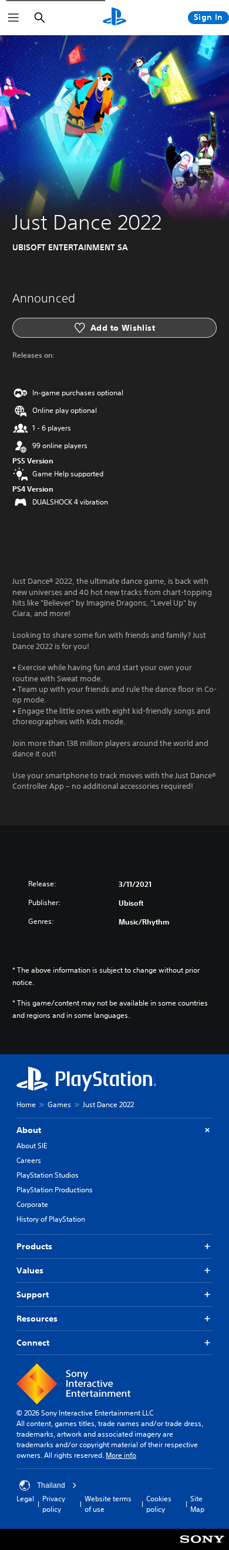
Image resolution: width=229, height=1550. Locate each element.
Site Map (197, 1504)
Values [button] (29, 1270)
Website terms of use (108, 1504)
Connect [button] (32, 1342)
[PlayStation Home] (114, 17)
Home (26, 1104)
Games (59, 1104)
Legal (25, 1499)
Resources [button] (37, 1318)
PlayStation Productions (54, 1190)
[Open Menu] (13, 17)
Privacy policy (53, 1504)
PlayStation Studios (47, 1175)
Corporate (32, 1204)
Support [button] (32, 1294)
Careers (28, 1160)
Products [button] (34, 1246)
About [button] (28, 1130)
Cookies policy (158, 1504)
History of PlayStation (50, 1219)
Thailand (51, 1485)
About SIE (31, 1146)
